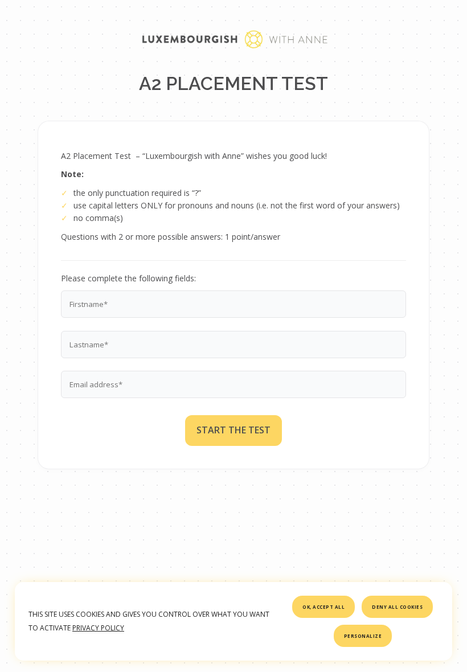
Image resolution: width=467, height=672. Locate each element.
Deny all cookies (397, 607)
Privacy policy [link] (98, 628)
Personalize (363, 636)
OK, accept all (323, 607)
